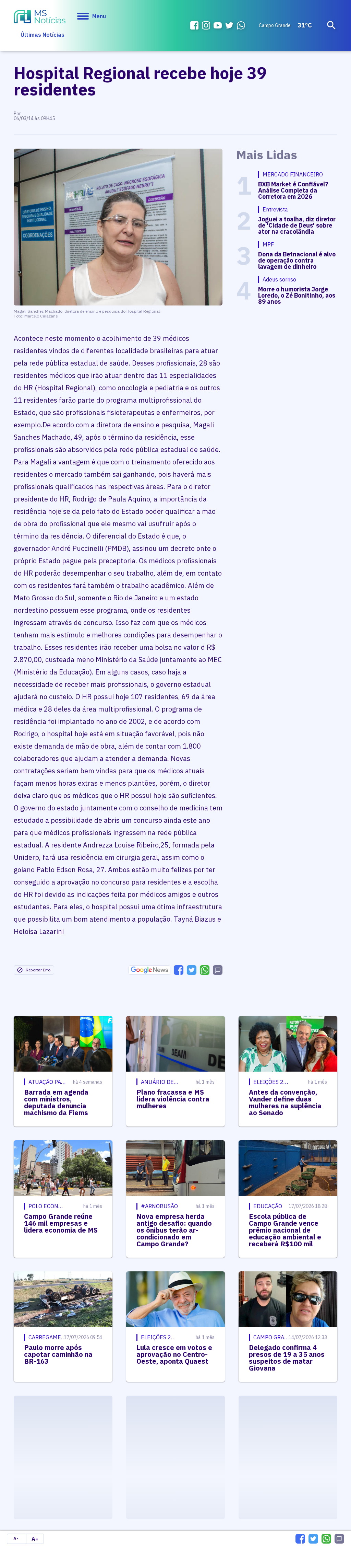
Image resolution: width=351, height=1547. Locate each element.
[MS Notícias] (39, 17)
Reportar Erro (38, 969)
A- (16, 1539)
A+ (35, 1538)
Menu (99, 16)
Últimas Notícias (42, 34)
